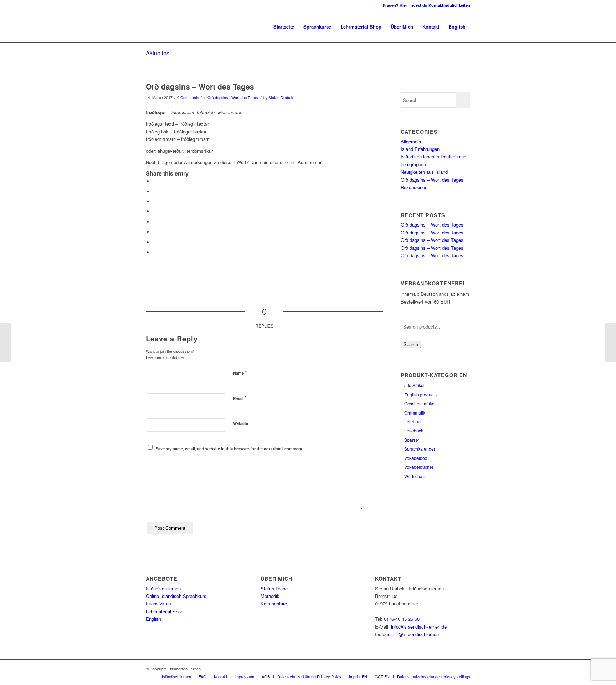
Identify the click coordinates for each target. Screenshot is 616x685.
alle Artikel (414, 385)
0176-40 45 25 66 (402, 618)
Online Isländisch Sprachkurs (176, 596)
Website (240, 423)
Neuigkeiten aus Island (424, 171)
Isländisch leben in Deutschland (433, 156)
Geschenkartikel (420, 403)
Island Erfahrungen (420, 149)
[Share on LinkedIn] (154, 211)
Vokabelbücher (418, 467)
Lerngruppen (413, 164)
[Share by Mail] (154, 252)
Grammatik (414, 413)
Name (240, 372)
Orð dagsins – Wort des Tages (200, 86)
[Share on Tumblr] (154, 221)
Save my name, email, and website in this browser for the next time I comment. (229, 448)
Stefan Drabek (280, 97)
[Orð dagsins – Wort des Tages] (5, 342)
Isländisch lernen (163, 588)
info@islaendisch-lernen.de (419, 626)
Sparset (411, 440)
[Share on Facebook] (154, 181)
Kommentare (274, 603)
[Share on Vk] (154, 231)
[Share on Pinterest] (154, 201)
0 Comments (188, 97)
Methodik (270, 596)
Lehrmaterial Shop (164, 611)
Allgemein (411, 141)
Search (411, 344)
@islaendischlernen (419, 634)
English (153, 618)
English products (420, 394)
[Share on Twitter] (154, 191)
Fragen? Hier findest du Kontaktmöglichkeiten (426, 5)
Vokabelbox (415, 458)
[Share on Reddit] (154, 242)
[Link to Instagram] (148, 5)
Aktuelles (157, 53)
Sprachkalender (419, 449)
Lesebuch (413, 430)
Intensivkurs (158, 603)
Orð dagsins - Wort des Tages (232, 97)
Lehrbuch (413, 421)
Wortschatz (415, 476)
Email (239, 398)
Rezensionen (414, 187)
